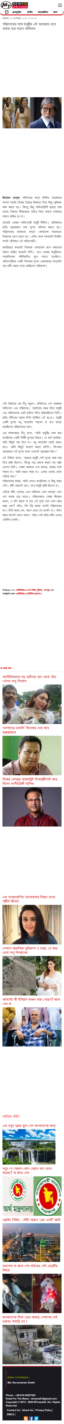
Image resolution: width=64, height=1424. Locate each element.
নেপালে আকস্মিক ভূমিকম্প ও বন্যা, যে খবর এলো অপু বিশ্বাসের (29, 950)
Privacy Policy (43, 1410)
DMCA (10, 1414)
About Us (27, 1410)
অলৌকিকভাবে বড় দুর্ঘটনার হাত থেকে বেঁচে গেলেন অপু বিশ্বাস (29, 679)
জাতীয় (29, 12)
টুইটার (40, 590)
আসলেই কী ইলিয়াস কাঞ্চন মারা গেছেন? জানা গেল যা (31, 1001)
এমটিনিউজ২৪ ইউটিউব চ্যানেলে (28, 593)
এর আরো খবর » (6, 668)
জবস (55, 12)
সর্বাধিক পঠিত (10, 1116)
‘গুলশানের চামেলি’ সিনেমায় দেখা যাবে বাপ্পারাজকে (25, 730)
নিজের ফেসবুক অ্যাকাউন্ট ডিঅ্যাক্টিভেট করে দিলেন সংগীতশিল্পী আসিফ (29, 781)
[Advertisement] (32, 63)
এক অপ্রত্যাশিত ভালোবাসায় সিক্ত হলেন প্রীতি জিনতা (28, 899)
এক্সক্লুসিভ (16, 12)
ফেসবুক (47, 590)
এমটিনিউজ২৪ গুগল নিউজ (26, 590)
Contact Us (13, 1410)
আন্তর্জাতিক (43, 12)
